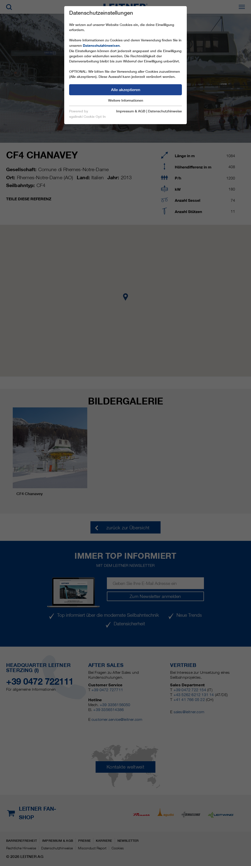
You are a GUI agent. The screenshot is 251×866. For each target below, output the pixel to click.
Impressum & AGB (130, 111)
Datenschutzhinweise (165, 111)
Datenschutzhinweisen (101, 45)
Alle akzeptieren (125, 89)
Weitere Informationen (125, 100)
